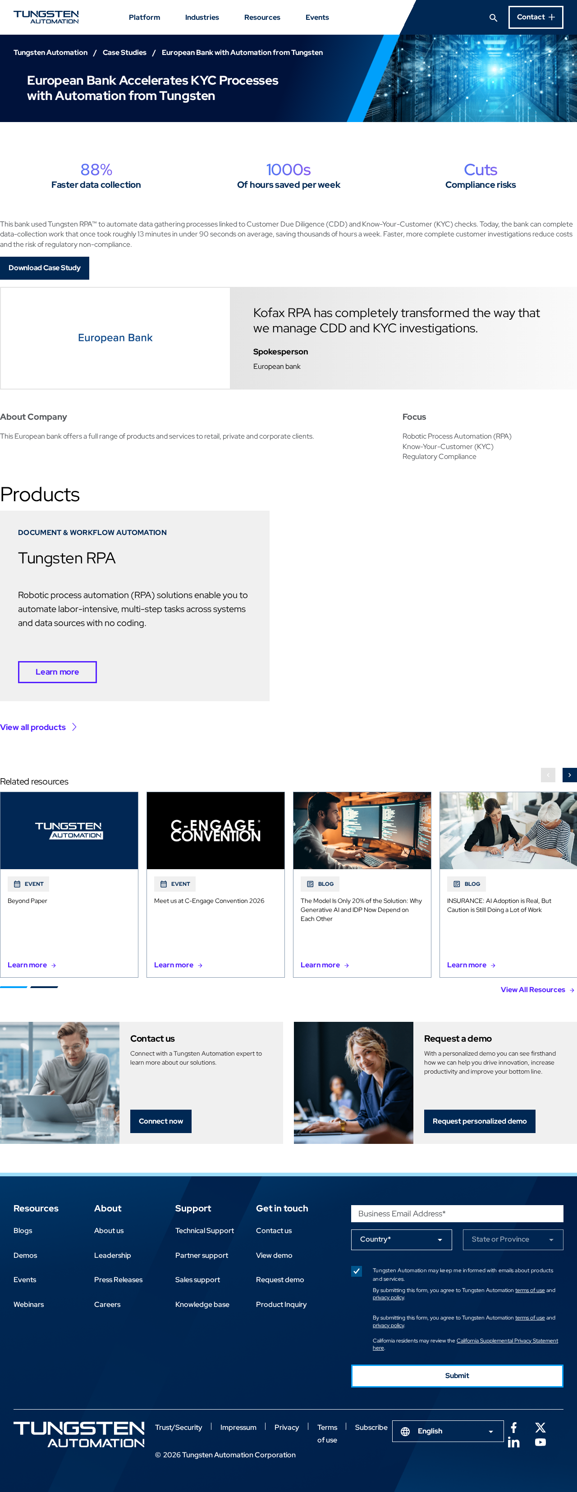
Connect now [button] (161, 1121)
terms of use (530, 1290)
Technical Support (204, 1230)
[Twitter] (540, 1427)
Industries (202, 17)
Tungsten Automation (50, 52)
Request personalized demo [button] (480, 1121)
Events (317, 17)
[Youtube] (540, 1441)
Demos (25, 1255)
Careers (107, 1304)
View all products (33, 727)
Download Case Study (45, 267)
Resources (262, 17)
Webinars (29, 1304)
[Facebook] (513, 1427)
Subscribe (371, 1427)
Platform (144, 17)
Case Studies (125, 52)
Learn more (57, 672)
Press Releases (118, 1279)
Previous (548, 775)
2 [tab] (44, 987)
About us (109, 1230)
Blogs (23, 1230)
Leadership (112, 1255)
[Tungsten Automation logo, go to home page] (79, 1434)
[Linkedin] (513, 1441)
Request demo (280, 1279)
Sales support (197, 1279)
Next (570, 775)
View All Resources (533, 989)
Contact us (274, 1230)
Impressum (238, 1427)
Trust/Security (178, 1427)
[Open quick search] (494, 17)
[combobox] (448, 1431)
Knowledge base (202, 1304)
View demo (274, 1255)
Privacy (287, 1427)
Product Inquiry (281, 1304)
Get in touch (282, 1208)
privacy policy (388, 1297)
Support (193, 1208)
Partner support (201, 1255)
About (107, 1208)
